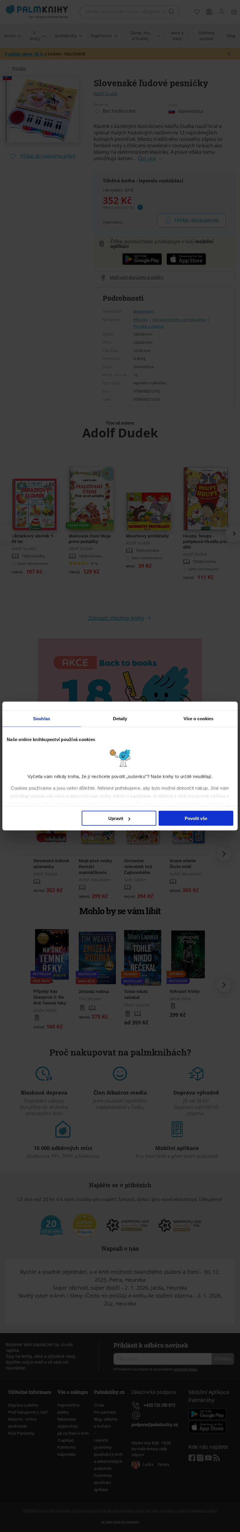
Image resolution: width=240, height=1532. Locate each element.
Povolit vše (196, 818)
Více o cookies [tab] (198, 718)
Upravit (115, 818)
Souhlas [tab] (41, 718)
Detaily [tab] (120, 718)
